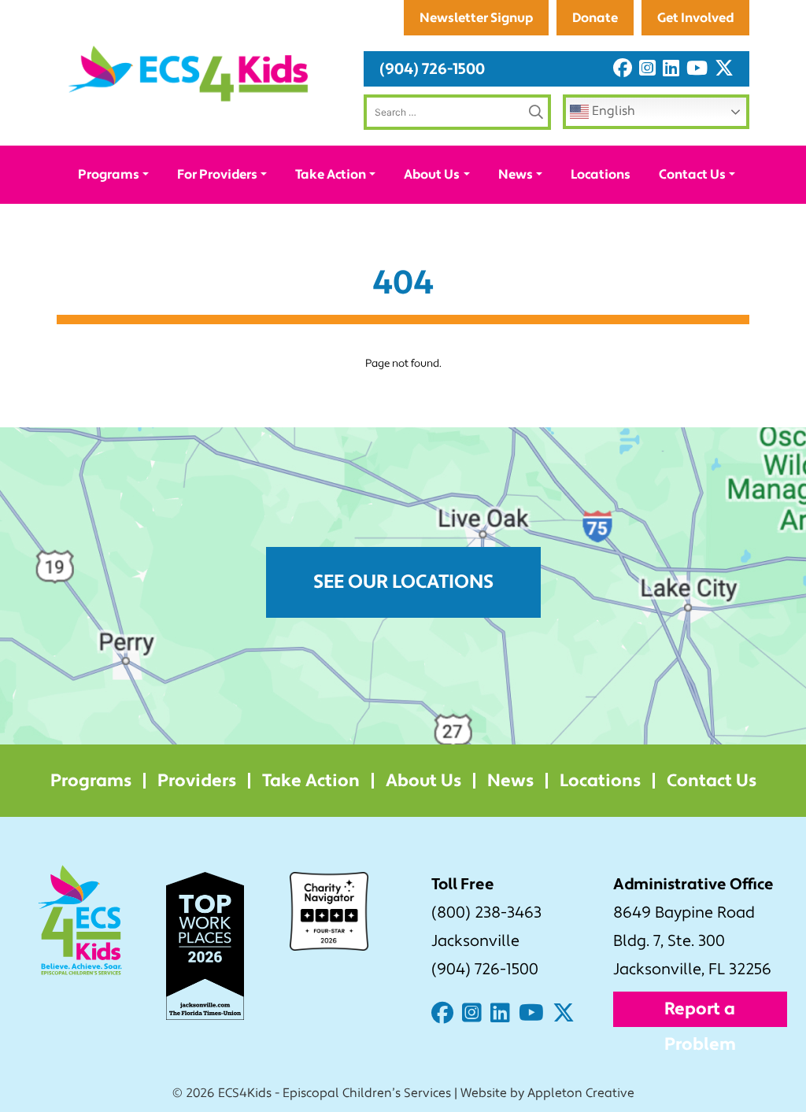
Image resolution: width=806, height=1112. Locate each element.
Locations (600, 174)
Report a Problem (700, 1012)
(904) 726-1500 (432, 69)
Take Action (330, 174)
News (515, 174)
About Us (432, 174)
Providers (196, 781)
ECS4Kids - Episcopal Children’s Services (334, 1093)
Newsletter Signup (476, 17)
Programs (108, 174)
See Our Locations (403, 582)
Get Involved (695, 17)
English (612, 111)
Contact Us (692, 174)
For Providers (217, 174)
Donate (595, 17)
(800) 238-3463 (486, 913)
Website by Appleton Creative (547, 1093)
